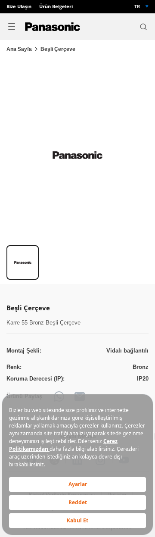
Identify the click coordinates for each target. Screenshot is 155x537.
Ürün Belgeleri (56, 6)
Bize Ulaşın (18, 6)
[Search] (143, 27)
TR (137, 6)
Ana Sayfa (19, 49)
